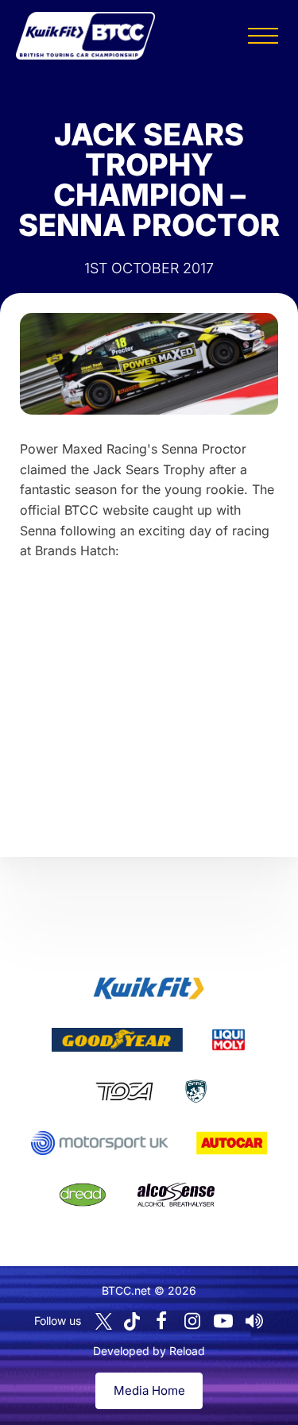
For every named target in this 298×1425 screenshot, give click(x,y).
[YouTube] (223, 1320)
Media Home (149, 1390)
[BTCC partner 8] (83, 1195)
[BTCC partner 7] (231, 1143)
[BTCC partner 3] (228, 1040)
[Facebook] (161, 1320)
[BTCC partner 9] (175, 1195)
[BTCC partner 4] (124, 1091)
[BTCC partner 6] (99, 1143)
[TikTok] (132, 1321)
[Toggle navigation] (263, 36)
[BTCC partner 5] (196, 1091)
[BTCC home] (85, 36)
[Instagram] (192, 1320)
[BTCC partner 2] (117, 1040)
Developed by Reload (149, 1350)
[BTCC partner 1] (148, 988)
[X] (103, 1321)
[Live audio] (254, 1320)
